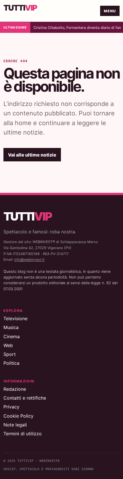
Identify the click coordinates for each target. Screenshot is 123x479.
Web (8, 345)
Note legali (15, 425)
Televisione (15, 318)
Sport (9, 354)
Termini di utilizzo (22, 433)
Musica (11, 327)
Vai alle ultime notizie (32, 155)
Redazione (14, 389)
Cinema (11, 336)
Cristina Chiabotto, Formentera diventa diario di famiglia (77, 27)
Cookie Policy (18, 416)
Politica (11, 363)
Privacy (11, 407)
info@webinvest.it (29, 259)
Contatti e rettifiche (24, 398)
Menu (110, 11)
